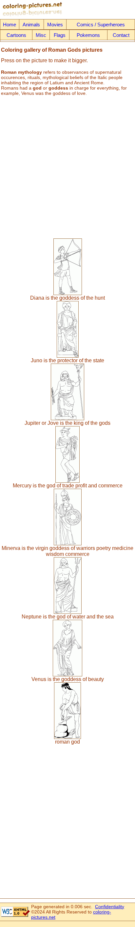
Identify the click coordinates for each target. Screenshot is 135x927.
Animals (31, 24)
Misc (41, 35)
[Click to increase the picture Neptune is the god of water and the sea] (68, 612)
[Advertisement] (67, 164)
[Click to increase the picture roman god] (67, 737)
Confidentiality (109, 906)
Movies (55, 24)
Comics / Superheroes (101, 24)
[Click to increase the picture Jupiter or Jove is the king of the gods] (67, 418)
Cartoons (16, 35)
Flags (60, 35)
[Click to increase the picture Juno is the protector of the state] (68, 356)
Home (9, 24)
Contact (121, 35)
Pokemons (88, 35)
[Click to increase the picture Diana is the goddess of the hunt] (67, 293)
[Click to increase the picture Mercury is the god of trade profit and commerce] (67, 481)
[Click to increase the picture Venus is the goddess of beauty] (67, 674)
